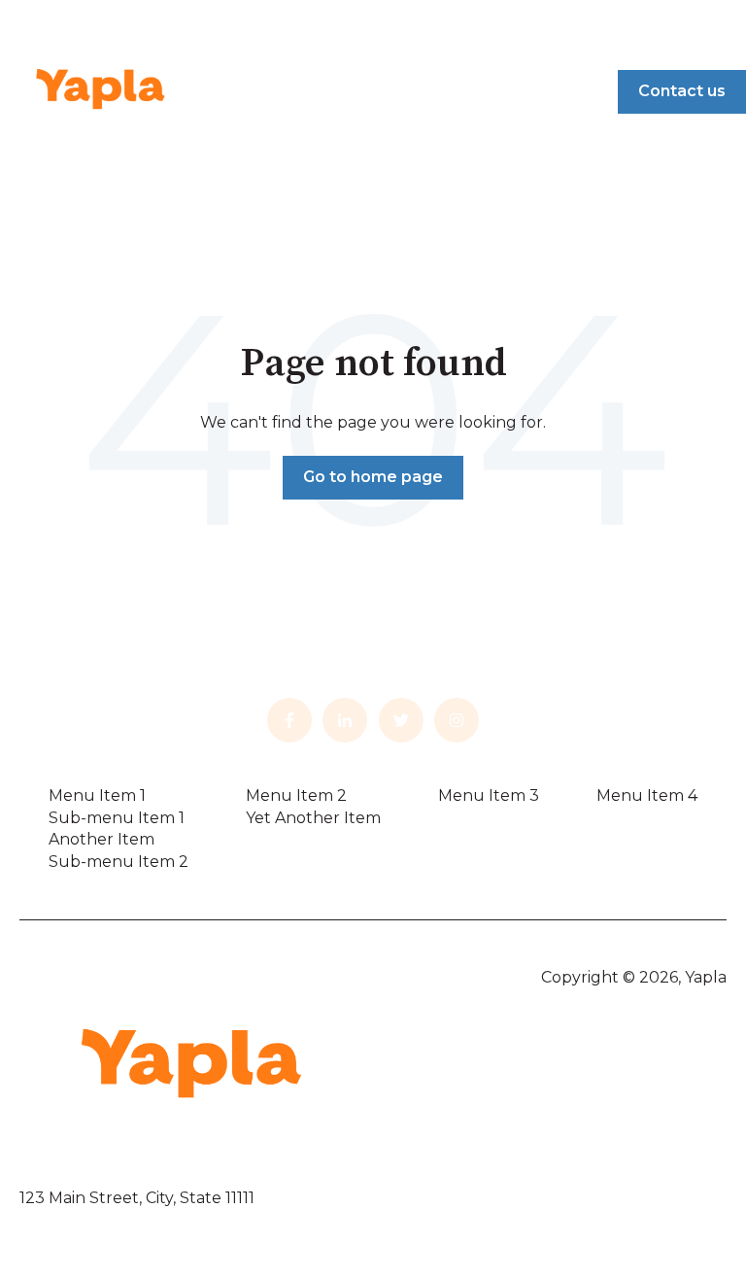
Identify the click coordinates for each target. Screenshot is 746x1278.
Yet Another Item (313, 818)
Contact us (682, 91)
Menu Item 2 (296, 795)
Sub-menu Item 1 (117, 818)
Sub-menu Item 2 (118, 861)
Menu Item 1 (97, 795)
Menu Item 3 (488, 795)
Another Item (101, 839)
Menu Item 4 (646, 795)
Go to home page (373, 476)
